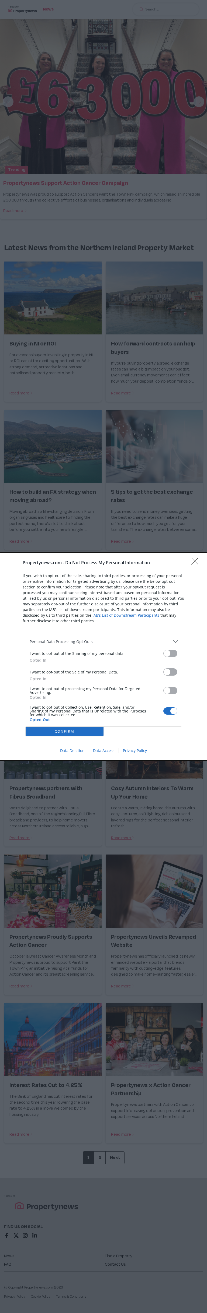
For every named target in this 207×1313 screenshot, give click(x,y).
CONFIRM (64, 731)
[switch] (170, 653)
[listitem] (103, 641)
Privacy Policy (135, 750)
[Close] (196, 563)
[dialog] (103, 656)
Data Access (104, 750)
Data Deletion (72, 750)
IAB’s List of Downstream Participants (125, 615)
